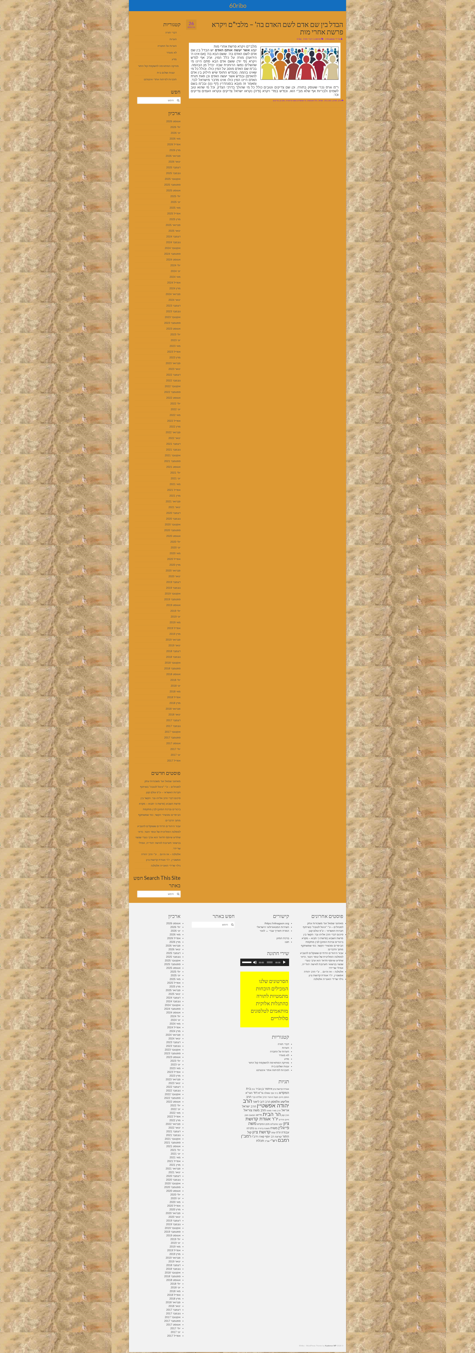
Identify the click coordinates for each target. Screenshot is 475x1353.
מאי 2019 (175, 622)
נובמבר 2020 (173, 518)
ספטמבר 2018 (172, 668)
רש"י (273, 1141)
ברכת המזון (282, 938)
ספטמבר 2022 (172, 391)
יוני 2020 (176, 547)
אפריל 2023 (174, 351)
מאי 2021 (175, 484)
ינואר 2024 (174, 299)
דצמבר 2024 (173, 236)
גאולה (267, 1093)
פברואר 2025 (173, 224)
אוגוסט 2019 (173, 605)
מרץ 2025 (175, 219)
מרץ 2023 (175, 357)
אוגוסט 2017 (173, 743)
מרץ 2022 (175, 426)
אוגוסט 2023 (173, 328)
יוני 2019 (176, 616)
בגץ (253, 1089)
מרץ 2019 (175, 633)
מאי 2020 (175, 553)
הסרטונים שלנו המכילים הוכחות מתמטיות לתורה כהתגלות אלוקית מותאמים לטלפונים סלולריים (269, 999)
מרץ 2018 (175, 702)
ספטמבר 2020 (172, 530)
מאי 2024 (175, 276)
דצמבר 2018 (173, 651)
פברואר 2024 (173, 294)
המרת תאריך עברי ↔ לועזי (274, 930)
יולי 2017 (175, 749)
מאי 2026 (175, 138)
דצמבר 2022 (173, 374)
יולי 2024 (175, 265)
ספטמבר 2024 (172, 253)
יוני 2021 (176, 478)
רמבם (283, 1140)
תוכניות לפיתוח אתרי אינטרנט (160, 79)
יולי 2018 (175, 679)
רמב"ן (246, 1136)
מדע (174, 59)
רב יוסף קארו (266, 1136)
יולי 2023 (175, 334)
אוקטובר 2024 (173, 248)
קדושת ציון (261, 1132)
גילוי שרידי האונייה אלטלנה (166, 865)
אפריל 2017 (174, 760)
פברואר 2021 (173, 501)
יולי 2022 (175, 403)
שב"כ (267, 1141)
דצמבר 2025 (173, 167)
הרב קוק (285, 1115)
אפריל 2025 (174, 213)
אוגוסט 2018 (173, 674)
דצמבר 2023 (173, 305)
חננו (287, 941)
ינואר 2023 (174, 368)
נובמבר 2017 (173, 726)
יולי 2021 (175, 472)
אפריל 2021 (174, 489)
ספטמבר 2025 (172, 184)
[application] (264, 962)
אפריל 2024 (174, 282)
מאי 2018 (175, 691)
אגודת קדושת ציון (281, 1089)
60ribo (237, 5)
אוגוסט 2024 (173, 259)
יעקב (281, 1124)
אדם (340, 101)
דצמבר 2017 (173, 720)
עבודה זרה (282, 1132)
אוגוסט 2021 (173, 466)
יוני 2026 (176, 132)
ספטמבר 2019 (172, 599)
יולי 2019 (175, 610)
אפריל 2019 (174, 628)
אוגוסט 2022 (173, 397)
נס (256, 1128)
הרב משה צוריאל (255, 1110)
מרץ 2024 (175, 288)
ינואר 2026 (174, 161)
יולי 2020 (175, 541)
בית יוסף (274, 1093)
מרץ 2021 (175, 495)
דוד (255, 1093)
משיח (274, 1128)
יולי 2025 (175, 196)
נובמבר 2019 (173, 587)
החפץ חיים (284, 1097)
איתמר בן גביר (264, 1088)
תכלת (260, 1141)
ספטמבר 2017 (172, 737)
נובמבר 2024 (173, 242)
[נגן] (284, 962)
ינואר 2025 (174, 230)
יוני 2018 (176, 685)
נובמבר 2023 (173, 311)
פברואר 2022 (173, 432)
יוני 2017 (176, 754)
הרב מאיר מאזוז (274, 1110)
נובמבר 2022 (173, 380)
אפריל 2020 (174, 559)
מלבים (282, 101)
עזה (273, 1132)
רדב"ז (255, 1136)
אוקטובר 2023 (173, 317)
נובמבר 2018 (173, 656)
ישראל (320, 101)
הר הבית (272, 1114)
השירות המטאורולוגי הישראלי (273, 927)
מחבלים (274, 1124)
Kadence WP (330, 1346)
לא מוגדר (171, 52)
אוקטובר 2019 (173, 593)
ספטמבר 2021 (172, 461)
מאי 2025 (175, 207)
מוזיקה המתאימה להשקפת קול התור (158, 65)
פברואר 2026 (173, 155)
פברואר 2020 (173, 570)
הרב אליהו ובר (259, 1097)
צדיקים (276, 101)
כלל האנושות (312, 101)
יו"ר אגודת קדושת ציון (267, 1121)
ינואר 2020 (174, 576)
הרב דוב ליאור (261, 1101)
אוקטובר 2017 (173, 731)
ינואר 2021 (174, 507)
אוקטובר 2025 (173, 178)
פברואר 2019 (173, 639)
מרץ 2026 (175, 150)
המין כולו (327, 101)
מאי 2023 (175, 345)
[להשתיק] (255, 962)
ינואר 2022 (174, 438)
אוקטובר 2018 (173, 662)
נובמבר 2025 (173, 173)
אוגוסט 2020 (173, 535)
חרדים (281, 1120)
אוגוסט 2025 (173, 190)
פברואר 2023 (173, 363)
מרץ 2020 (175, 564)
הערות (173, 39)
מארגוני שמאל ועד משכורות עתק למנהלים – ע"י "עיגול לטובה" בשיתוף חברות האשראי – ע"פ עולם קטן (160, 787)
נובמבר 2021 (173, 449)
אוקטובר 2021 (173, 455)
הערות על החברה (167, 45)
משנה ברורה (264, 1128)
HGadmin (330, 39)
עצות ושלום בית (166, 72)
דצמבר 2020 (173, 512)
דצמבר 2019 (173, 582)
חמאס (252, 1115)
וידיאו (259, 1115)
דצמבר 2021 (173, 443)
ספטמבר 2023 (172, 322)
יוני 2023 (176, 340)
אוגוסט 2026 (173, 121)
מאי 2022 (175, 415)
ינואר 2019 (174, 645)
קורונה (278, 1136)
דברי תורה (307, 39)
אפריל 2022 (174, 420)
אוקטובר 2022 (173, 386)
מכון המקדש (263, 1124)
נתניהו (250, 1128)
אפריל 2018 (174, 697)
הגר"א (249, 1092)
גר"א (260, 1092)
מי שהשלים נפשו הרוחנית (296, 101)
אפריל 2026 (174, 144)
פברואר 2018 (173, 708)
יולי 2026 (175, 127)
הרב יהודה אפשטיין (266, 1103)
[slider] (247, 962)
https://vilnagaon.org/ (276, 923)
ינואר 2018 (174, 714)
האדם (334, 101)
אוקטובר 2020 (173, 524)
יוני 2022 (176, 409)
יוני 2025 (176, 201)
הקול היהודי (272, 1097)
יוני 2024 (176, 271)
